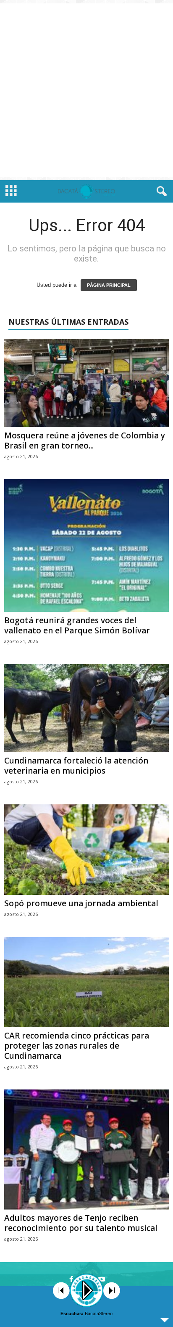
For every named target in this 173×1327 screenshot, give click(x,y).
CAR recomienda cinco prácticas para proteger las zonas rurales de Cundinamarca (76, 1045)
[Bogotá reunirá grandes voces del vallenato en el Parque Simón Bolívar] (86, 545)
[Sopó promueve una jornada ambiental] (86, 849)
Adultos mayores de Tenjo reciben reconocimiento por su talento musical (80, 1223)
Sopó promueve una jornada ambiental (81, 903)
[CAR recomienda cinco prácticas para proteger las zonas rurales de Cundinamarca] (86, 982)
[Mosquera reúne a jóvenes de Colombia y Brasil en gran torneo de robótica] (86, 383)
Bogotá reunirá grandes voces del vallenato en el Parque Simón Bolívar (77, 625)
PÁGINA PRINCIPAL (109, 285)
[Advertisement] (86, 90)
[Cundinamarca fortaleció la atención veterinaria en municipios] (86, 708)
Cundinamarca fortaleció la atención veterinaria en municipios (76, 765)
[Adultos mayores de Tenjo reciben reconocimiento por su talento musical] (86, 1149)
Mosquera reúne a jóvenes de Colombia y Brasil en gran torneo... (84, 440)
